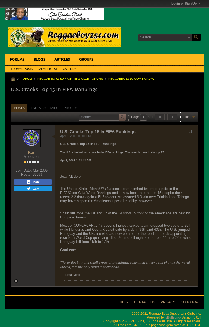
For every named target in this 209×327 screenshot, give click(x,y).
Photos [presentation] (70, 108)
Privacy (168, 302)
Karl (31, 152)
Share (35, 182)
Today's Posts (22, 69)
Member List (47, 69)
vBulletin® (173, 317)
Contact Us (144, 302)
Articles (62, 60)
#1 (190, 132)
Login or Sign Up (184, 3)
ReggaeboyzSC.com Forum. (131, 78)
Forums (17, 60)
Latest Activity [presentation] (44, 108)
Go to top (189, 302)
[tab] (19, 108)
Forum (26, 78)
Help (124, 302)
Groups (86, 60)
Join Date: (24, 170)
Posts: (26, 174)
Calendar (71, 69)
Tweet (34, 188)
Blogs (39, 60)
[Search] (196, 37)
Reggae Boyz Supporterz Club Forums (70, 78)
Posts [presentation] (19, 108)
